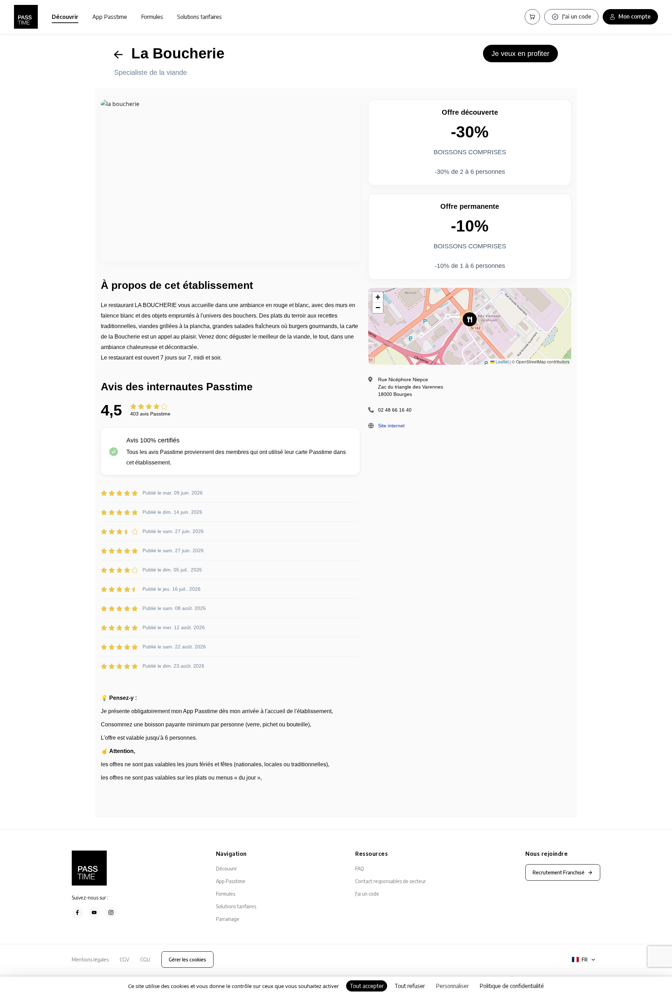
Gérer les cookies (187, 959)
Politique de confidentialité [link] (511, 985)
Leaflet (502, 361)
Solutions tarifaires (199, 16)
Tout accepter (367, 985)
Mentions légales (90, 959)
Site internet (391, 425)
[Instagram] (111, 912)
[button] (470, 319)
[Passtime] (26, 17)
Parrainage (227, 919)
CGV (124, 959)
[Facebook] (77, 912)
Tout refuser (409, 985)
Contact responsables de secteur (390, 881)
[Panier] (532, 16)
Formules (152, 16)
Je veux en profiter (520, 53)
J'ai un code (367, 894)
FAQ (359, 869)
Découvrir (65, 16)
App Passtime (109, 16)
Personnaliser (452, 985)
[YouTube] (94, 912)
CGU (145, 959)
